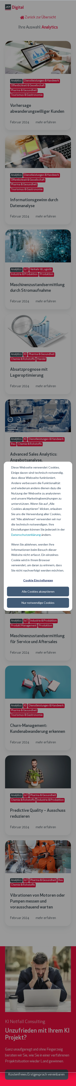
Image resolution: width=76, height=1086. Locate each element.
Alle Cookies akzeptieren (38, 591)
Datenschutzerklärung (26, 534)
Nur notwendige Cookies (38, 602)
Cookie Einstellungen (38, 580)
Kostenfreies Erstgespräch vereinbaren (36, 1074)
